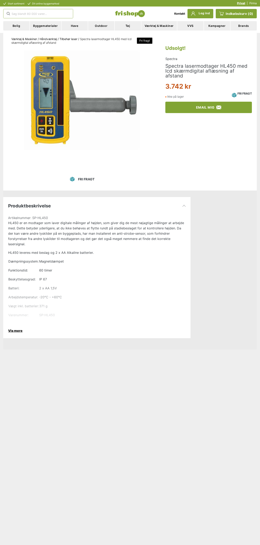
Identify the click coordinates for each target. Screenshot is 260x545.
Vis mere (15, 331)
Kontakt (179, 13)
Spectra (171, 59)
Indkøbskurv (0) (239, 14)
